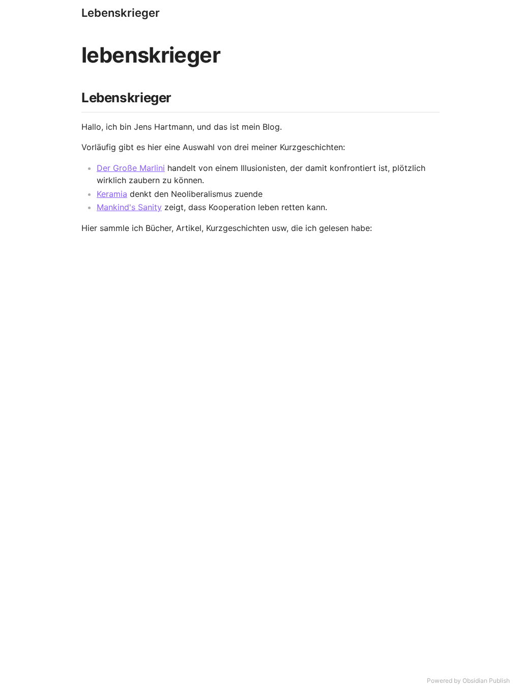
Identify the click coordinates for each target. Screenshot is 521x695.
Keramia (112, 194)
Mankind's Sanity (129, 207)
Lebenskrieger (120, 12)
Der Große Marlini (131, 168)
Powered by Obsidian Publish (468, 680)
